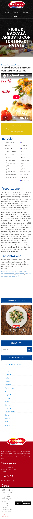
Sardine (7, 401)
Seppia (7, 405)
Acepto (18, 503)
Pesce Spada (9, 388)
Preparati (8, 395)
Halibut (7, 378)
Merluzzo (8, 385)
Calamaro (8, 368)
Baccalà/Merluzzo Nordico (11, 65)
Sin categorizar (10, 412)
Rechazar (26, 503)
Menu (15, 16)
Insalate (7, 381)
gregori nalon (19, 274)
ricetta (18, 276)
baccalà (4, 272)
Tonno (7, 415)
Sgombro (8, 408)
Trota (7, 422)
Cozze (7, 371)
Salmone (8, 398)
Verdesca (8, 425)
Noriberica (11, 276)
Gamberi (8, 374)
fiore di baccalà (17, 272)
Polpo (7, 391)
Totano (7, 418)
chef (9, 272)
